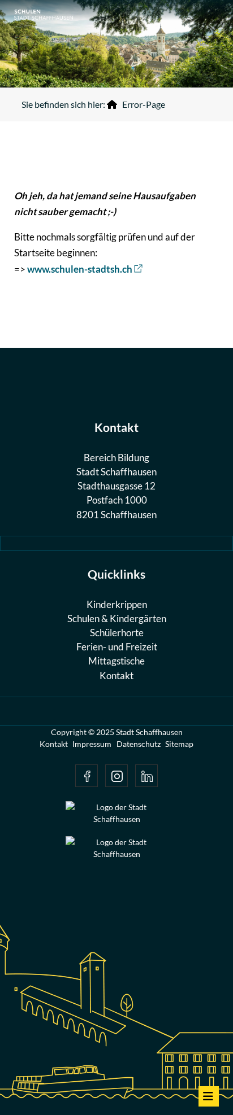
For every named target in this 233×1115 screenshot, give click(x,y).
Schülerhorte (117, 633)
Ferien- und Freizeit (116, 647)
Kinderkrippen (117, 604)
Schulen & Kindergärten (116, 618)
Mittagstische (116, 661)
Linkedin (146, 775)
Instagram (116, 775)
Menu (209, 1096)
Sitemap (179, 744)
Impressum (91, 744)
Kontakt (116, 675)
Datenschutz (138, 744)
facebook (86, 775)
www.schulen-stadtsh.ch (79, 269)
